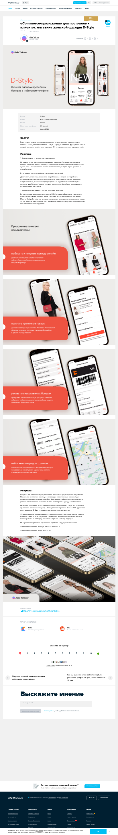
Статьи (17, 8)
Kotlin (30, 628)
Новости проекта (71, 817)
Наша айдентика (71, 827)
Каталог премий (90, 824)
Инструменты (90, 817)
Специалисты (31, 817)
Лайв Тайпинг (34, 37)
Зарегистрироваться (104, 2)
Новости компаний (65, 8)
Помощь (69, 824)
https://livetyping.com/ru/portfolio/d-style (41, 611)
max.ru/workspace (63, 797)
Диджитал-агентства (33, 813)
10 (90, 652)
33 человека (50, 665)
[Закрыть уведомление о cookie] (109, 831)
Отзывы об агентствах (34, 820)
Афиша (25, 8)
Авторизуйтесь (49, 711)
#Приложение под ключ (26, 20)
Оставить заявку (92, 786)
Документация (51, 8)
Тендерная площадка (13, 813)
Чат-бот (92, 797)
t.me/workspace (52, 797)
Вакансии (88, 820)
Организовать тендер (79, 2)
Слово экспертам (36, 8)
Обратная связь (104, 797)
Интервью (78, 8)
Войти (95, 2)
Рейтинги (30, 827)
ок (98, 832)
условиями (39, 831)
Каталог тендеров (12, 820)
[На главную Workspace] (16, 798)
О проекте (69, 813)
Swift (68, 628)
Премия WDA (90, 813)
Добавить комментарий (30, 711)
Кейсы (10, 8)
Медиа (26, 2)
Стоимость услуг (32, 824)
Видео (87, 8)
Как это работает (12, 817)
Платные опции (71, 820)
